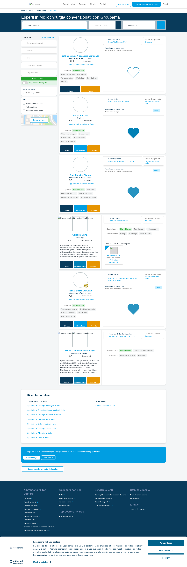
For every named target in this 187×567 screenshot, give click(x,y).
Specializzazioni (69, 4)
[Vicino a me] (118, 25)
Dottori (30, 10)
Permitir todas (166, 543)
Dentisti (103, 4)
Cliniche (93, 4)
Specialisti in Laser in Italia (38, 438)
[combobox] (56, 25)
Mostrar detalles (40, 562)
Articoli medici (135, 498)
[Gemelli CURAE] (80, 223)
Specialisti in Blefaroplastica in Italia (41, 424)
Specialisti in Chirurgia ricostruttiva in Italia (44, 415)
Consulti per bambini (34, 103)
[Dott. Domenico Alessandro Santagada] (80, 45)
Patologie (82, 4)
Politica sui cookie (30, 523)
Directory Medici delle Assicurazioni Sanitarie (110, 495)
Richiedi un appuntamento (114, 261)
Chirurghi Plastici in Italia (105, 406)
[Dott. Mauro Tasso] (80, 104)
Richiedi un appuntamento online (146, 4)
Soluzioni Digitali (123, 4)
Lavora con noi (64, 505)
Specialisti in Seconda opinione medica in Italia (46, 410)
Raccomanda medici (66, 516)
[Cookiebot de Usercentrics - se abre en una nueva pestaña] (16, 562)
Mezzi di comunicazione (138, 495)
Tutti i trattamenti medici (103, 505)
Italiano (133, 509)
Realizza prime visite (34, 111)
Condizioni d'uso (29, 520)
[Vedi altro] (99, 41)
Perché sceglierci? (30, 502)
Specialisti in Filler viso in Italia (39, 433)
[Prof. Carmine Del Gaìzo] (80, 280)
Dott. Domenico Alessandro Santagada (114, 256)
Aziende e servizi (65, 502)
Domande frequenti (101, 502)
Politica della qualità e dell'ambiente (36, 530)
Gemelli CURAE (80, 235)
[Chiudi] (161, 451)
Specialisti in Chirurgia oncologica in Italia (44, 406)
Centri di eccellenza (66, 498)
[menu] (23, 4)
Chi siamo (27, 499)
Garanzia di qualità (30, 506)
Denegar (166, 558)
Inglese (142, 509)
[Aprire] (54, 43)
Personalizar (164, 550)
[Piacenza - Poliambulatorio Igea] (80, 339)
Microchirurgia (42, 10)
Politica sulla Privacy (31, 516)
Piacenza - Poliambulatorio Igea (80, 350)
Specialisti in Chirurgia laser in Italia (41, 428)
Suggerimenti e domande (103, 498)
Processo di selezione (31, 509)
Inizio (23, 10)
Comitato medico (29, 513)
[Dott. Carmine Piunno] (80, 164)
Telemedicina (31, 107)
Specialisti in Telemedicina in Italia (41, 419)
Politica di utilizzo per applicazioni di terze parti (40, 527)
